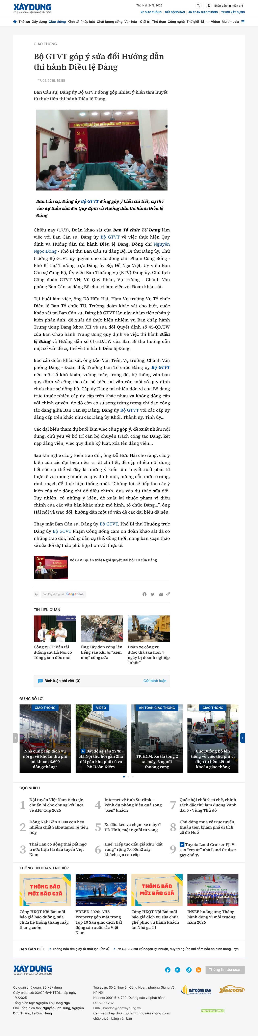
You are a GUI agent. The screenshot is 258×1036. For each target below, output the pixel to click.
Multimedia (230, 22)
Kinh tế (73, 22)
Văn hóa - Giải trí (137, 22)
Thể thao (159, 22)
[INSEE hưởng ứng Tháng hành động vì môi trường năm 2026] (213, 890)
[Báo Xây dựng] (32, 8)
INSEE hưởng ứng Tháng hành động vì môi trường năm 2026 (211, 917)
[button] (124, 777)
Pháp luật (87, 22)
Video (215, 22)
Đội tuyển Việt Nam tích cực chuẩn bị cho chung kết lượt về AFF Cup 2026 (56, 805)
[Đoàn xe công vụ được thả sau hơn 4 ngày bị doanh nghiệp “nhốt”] (149, 628)
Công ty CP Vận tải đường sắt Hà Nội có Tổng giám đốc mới (53, 652)
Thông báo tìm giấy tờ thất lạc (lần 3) (80, 949)
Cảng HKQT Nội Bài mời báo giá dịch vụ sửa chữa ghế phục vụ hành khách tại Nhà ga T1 (155, 919)
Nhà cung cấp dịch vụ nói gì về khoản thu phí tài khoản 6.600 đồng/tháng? (45, 758)
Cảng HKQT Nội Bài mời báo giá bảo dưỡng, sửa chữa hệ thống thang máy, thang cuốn (45, 919)
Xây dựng (39, 22)
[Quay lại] (36, 594)
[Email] (160, 594)
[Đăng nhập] (209, 6)
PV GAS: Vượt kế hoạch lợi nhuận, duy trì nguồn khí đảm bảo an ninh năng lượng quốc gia (186, 949)
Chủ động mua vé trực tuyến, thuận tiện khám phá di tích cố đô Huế (207, 827)
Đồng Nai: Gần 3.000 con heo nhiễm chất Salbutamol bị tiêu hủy (58, 827)
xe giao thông (150, 12)
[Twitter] (152, 594)
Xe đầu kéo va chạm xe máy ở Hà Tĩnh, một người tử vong (133, 827)
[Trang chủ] (15, 22)
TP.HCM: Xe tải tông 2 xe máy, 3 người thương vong (157, 761)
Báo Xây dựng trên (54, 594)
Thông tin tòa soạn (225, 970)
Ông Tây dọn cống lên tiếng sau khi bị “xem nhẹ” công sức (101, 652)
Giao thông (57, 22)
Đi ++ (205, 22)
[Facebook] (144, 594)
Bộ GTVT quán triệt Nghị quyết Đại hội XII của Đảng (113, 560)
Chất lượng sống (110, 22)
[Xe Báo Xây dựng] (232, 989)
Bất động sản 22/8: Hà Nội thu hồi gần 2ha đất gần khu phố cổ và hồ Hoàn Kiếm (101, 758)
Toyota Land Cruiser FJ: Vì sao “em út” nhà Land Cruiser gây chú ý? (208, 850)
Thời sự (24, 22)
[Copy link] (168, 594)
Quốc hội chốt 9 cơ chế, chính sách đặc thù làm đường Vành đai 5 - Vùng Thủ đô (208, 805)
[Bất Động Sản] (196, 990)
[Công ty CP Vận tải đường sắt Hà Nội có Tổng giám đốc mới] (55, 628)
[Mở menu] (243, 22)
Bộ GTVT (90, 201)
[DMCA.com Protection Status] (213, 1011)
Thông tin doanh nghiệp (44, 868)
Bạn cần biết (32, 949)
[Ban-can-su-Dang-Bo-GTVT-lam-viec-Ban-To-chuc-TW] (101, 150)
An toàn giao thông (203, 12)
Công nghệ (176, 22)
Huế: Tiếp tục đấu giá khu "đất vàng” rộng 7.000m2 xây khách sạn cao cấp (134, 849)
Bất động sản (175, 12)
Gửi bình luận (155, 681)
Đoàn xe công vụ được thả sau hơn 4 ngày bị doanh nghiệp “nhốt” (149, 654)
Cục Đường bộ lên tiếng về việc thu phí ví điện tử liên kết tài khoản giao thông (213, 758)
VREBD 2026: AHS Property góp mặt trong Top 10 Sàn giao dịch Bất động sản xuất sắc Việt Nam (99, 922)
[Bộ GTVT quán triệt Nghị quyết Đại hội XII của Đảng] (51, 567)
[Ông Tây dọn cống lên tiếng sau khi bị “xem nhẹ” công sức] (102, 628)
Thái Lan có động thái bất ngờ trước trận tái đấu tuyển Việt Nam (58, 849)
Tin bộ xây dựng (233, 12)
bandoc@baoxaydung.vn (122, 1008)
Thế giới (192, 22)
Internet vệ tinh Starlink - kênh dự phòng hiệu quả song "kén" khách (133, 805)
